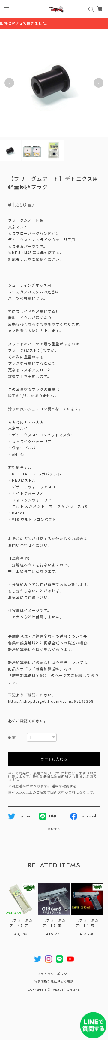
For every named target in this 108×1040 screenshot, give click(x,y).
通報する (54, 829)
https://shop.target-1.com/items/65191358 (51, 701)
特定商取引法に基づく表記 (54, 981)
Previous (9, 83)
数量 (12, 737)
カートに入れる (53, 758)
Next (99, 83)
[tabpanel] (54, 83)
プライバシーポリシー (54, 974)
